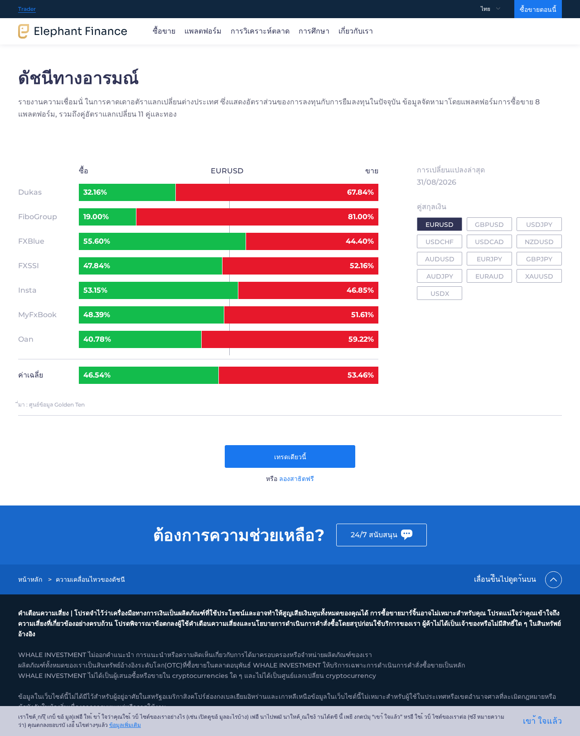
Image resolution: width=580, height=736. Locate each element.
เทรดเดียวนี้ (290, 457)
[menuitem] (497, 9)
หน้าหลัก (30, 579)
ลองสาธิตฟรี (296, 479)
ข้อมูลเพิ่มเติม (125, 724)
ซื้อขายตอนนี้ (538, 9)
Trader (27, 8)
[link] (31, 579)
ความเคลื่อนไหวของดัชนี (90, 579)
